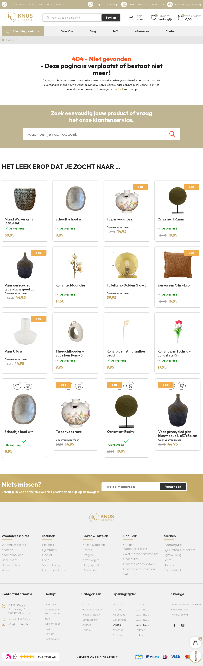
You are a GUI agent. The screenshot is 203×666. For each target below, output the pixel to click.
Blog (93, 31)
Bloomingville (173, 545)
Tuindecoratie (89, 619)
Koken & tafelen (90, 614)
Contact (171, 31)
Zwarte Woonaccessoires (140, 554)
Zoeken (111, 17)
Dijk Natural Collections (179, 550)
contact (118, 89)
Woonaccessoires (14, 545)
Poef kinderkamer (54, 570)
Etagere (88, 555)
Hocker (47, 555)
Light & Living (172, 555)
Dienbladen (90, 570)
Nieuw (85, 604)
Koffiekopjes (91, 560)
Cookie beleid (179, 609)
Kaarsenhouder (12, 555)
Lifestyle (86, 624)
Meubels (48, 545)
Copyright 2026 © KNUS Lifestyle (97, 656)
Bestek (87, 550)
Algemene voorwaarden (186, 604)
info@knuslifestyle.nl (19, 624)
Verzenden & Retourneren (52, 611)
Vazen (6, 570)
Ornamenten (11, 565)
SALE (127, 574)
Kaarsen (7, 550)
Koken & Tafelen (94, 545)
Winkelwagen (53, 623)
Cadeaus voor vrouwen (139, 564)
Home (10, 40)
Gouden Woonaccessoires (135, 547)
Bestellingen (52, 638)
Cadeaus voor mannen (139, 569)
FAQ (115, 31)
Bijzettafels (49, 550)
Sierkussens (9, 560)
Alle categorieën (24, 31)
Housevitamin (173, 565)
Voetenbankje (51, 565)
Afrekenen (142, 31)
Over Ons (67, 31)
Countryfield (172, 570)
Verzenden (173, 487)
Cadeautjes (131, 559)
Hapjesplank (91, 565)
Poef (45, 560)
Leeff (167, 560)
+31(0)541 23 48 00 (19, 618)
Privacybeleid (179, 614)
